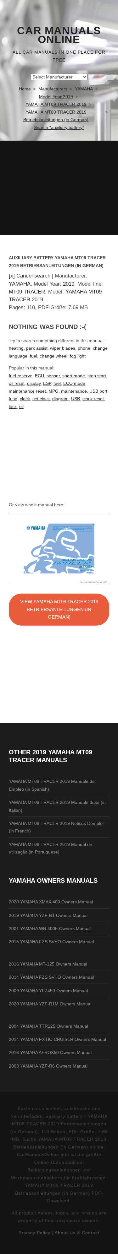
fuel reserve (20, 375)
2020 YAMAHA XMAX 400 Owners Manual (51, 901)
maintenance (74, 391)
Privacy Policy (34, 1232)
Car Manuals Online (59, 35)
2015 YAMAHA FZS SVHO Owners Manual (51, 941)
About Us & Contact (77, 1232)
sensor (53, 375)
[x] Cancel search (29, 276)
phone (84, 348)
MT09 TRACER (27, 292)
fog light (78, 355)
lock (13, 406)
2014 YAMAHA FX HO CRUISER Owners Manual (57, 1039)
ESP (47, 383)
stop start (96, 375)
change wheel (53, 355)
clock (25, 398)
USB (75, 398)
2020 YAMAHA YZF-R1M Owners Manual (50, 1003)
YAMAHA (20, 284)
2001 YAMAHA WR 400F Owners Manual (50, 928)
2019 (68, 284)
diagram (60, 398)
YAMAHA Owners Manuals (53, 880)
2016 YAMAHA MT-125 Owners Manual (48, 963)
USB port (98, 391)
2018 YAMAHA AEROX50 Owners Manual (50, 1052)
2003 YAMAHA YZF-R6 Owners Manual (48, 1065)
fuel (33, 355)
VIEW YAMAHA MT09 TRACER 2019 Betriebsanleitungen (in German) (59, 609)
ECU (39, 375)
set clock (41, 398)
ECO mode (74, 383)
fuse (13, 398)
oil (21, 406)
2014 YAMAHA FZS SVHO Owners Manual (51, 977)
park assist (37, 348)
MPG (53, 391)
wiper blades (62, 348)
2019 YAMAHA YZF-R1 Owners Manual (48, 915)
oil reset (17, 383)
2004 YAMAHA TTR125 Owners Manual (48, 1026)
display (34, 383)
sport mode (73, 375)
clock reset (93, 398)
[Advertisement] (59, 188)
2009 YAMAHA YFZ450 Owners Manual (48, 990)
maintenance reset (27, 391)
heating (16, 348)
